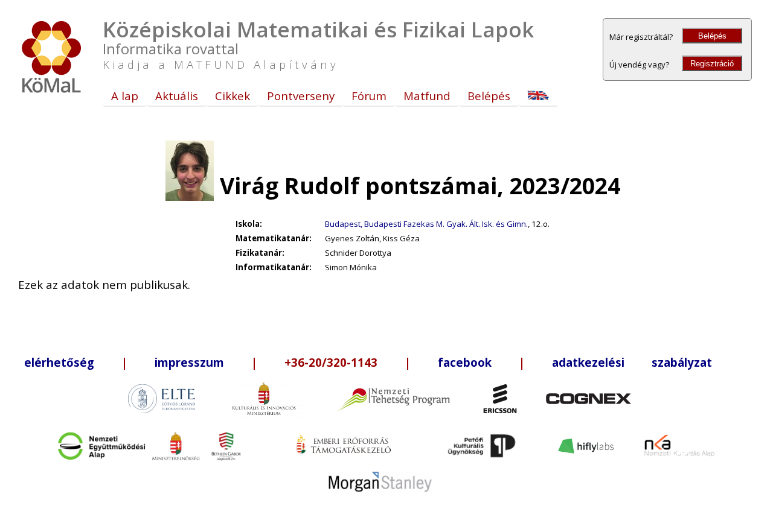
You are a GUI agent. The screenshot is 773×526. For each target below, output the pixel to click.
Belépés (712, 35)
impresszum (189, 362)
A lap (124, 95)
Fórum (368, 95)
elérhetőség (59, 362)
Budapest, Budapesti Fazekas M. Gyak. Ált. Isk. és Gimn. (426, 223)
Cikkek (232, 95)
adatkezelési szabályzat (632, 362)
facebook (465, 362)
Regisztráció (712, 63)
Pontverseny (301, 95)
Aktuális (176, 95)
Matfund (427, 95)
